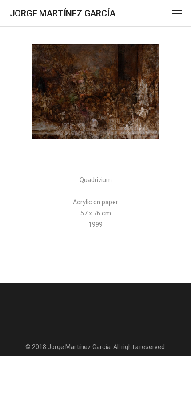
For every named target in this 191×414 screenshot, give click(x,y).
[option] (95, 91)
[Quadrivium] (95, 91)
